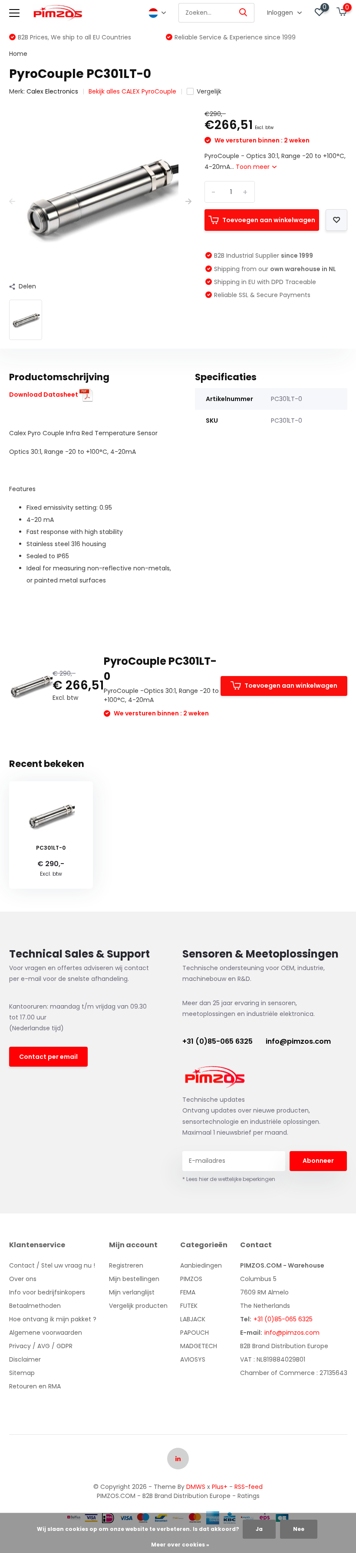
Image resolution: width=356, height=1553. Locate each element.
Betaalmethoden (35, 1305)
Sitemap (22, 1373)
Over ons (22, 1279)
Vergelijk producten (138, 1305)
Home (18, 53)
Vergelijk (209, 91)
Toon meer (253, 166)
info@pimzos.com (298, 1041)
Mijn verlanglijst (132, 1292)
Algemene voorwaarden (45, 1332)
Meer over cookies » (180, 1544)
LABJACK (192, 1319)
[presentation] (12, 201)
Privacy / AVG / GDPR (41, 1346)
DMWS (195, 1486)
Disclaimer (25, 1359)
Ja (259, 1529)
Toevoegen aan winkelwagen (268, 220)
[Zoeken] (243, 13)
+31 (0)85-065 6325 (217, 1041)
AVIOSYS (192, 1359)
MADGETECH (198, 1346)
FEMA (187, 1292)
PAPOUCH (194, 1332)
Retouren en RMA (35, 1386)
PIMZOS (191, 1279)
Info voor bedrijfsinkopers (47, 1292)
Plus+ (219, 1486)
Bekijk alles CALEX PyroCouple (132, 91)
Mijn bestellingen (134, 1279)
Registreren (126, 1265)
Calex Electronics (52, 91)
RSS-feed (248, 1486)
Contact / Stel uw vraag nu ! (52, 1265)
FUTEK (189, 1305)
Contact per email (48, 1056)
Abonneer (318, 1160)
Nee (298, 1529)
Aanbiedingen (201, 1265)
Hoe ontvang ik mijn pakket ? (52, 1319)
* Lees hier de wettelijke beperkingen (228, 1179)
